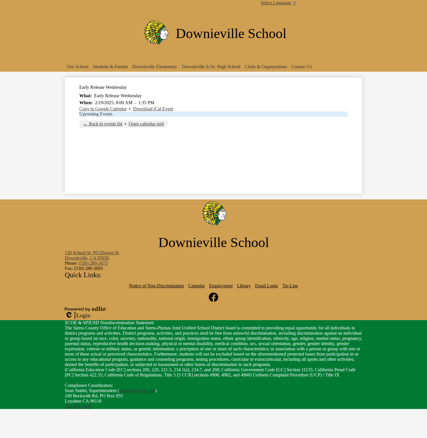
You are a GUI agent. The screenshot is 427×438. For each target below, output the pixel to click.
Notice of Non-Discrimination (156, 285)
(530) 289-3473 (93, 263)
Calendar (196, 285)
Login (77, 315)
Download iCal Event (153, 108)
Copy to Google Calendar (103, 108)
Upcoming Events (95, 113)
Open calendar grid (146, 123)
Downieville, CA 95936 (92, 255)
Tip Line (290, 285)
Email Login (266, 285)
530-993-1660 (78, 406)
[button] (78, 67)
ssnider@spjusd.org (137, 390)
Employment (221, 285)
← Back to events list (102, 123)
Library (244, 285)
